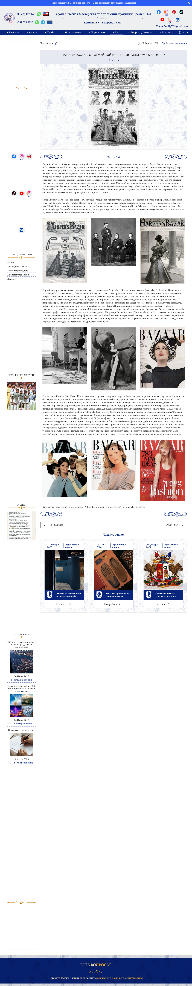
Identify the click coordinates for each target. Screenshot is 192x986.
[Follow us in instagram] (166, 12)
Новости (11, 279)
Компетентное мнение (19, 274)
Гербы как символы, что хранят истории (166, 594)
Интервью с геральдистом (21, 730)
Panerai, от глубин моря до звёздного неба (69, 594)
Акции (10, 262)
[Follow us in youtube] (162, 19)
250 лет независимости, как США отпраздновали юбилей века (21, 644)
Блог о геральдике (21, 254)
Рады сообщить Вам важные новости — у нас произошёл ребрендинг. (94, 3)
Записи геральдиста (17, 270)
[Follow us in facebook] (158, 12)
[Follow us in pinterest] (174, 12)
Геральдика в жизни (17, 266)
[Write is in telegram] (43, 22)
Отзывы (21, 504)
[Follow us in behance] (177, 19)
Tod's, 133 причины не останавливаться (117, 594)
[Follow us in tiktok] (181, 12)
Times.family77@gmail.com (172, 26)
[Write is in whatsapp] (39, 14)
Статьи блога (21, 634)
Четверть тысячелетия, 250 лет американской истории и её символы (22, 688)
